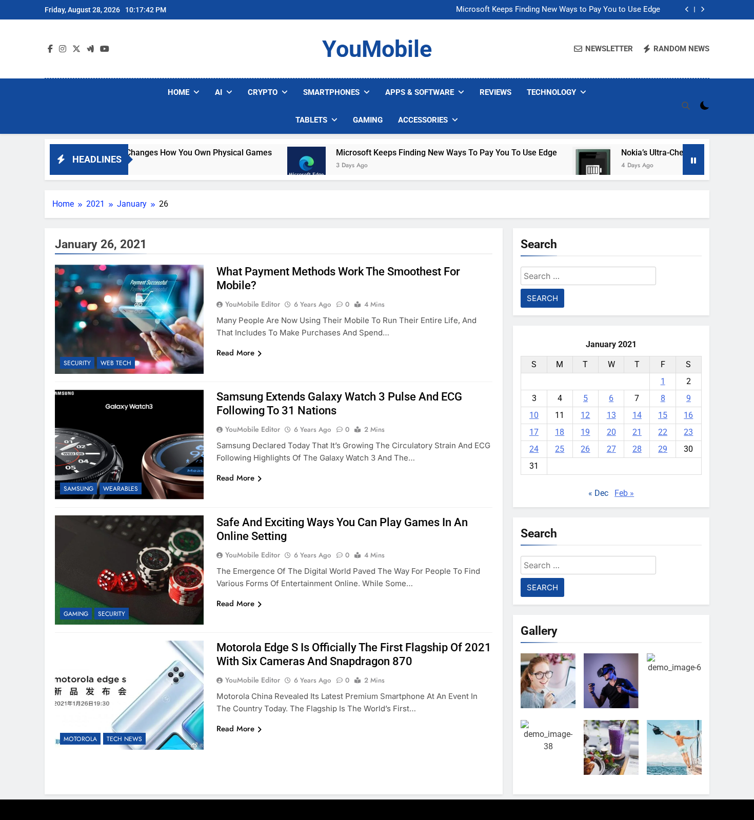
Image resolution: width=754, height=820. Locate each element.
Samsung (78, 488)
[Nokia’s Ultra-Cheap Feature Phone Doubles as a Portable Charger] (559, 166)
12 (585, 415)
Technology (551, 92)
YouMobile (377, 49)
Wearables (120, 488)
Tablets (311, 120)
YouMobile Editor (252, 304)
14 (637, 415)
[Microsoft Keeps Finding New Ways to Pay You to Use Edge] (274, 166)
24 (534, 449)
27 (611, 449)
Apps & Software (419, 92)
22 (662, 432)
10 (534, 415)
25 (559, 449)
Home (178, 92)
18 (559, 432)
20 (611, 432)
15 (662, 415)
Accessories (423, 120)
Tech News (124, 739)
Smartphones (331, 92)
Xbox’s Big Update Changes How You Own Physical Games (133, 152)
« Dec (598, 493)
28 (637, 449)
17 (534, 432)
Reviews (495, 92)
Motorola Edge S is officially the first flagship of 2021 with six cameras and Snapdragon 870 (353, 654)
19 (585, 432)
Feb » (624, 493)
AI (218, 92)
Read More (235, 352)
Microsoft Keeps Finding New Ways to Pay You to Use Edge (558, 10)
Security (77, 363)
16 (688, 415)
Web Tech (116, 363)
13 (611, 415)
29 (662, 449)
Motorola (80, 739)
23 (688, 432)
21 (637, 432)
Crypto (262, 92)
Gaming (368, 120)
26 (585, 449)
